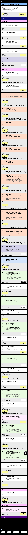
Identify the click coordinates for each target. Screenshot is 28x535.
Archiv (3, 517)
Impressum (24, 531)
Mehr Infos (22, 14)
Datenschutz (16, 531)
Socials (9, 531)
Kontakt (3, 531)
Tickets (22, 29)
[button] (14, 4)
